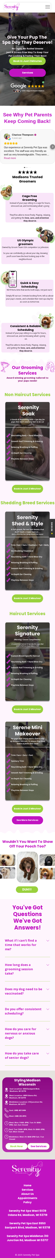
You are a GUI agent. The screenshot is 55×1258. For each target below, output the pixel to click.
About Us (27, 1194)
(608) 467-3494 (20, 1110)
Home (27, 1185)
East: (11, 1110)
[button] (2, 146)
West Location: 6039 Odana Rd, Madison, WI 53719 (23, 1096)
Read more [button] (10, 158)
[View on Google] (7, 136)
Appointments (27, 1198)
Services (27, 1190)
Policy (27, 1202)
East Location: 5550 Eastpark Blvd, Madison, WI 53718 (25, 1090)
